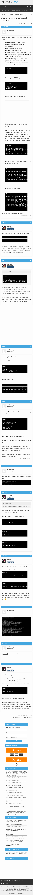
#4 (30, 346)
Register (18, 740)
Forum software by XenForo (8, 890)
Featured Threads (15, 10)
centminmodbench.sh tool (12, 808)
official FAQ (13, 775)
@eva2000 (5, 654)
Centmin (10, 2)
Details (27, 888)
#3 (30, 260)
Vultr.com (8, 840)
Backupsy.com (9, 836)
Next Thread (29, 23)
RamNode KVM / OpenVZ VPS (13, 833)
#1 (30, 26)
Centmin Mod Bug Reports (12, 780)
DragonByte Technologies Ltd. (17, 888)
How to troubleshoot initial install (14, 792)
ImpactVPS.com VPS (11, 824)
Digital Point (23, 889)
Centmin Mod (9, 771)
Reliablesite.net (10, 852)
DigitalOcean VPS (10, 829)
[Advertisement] (16, 111)
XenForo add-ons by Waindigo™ (16, 893)
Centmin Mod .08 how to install (13, 782)
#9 (30, 607)
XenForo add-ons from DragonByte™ (23, 886)
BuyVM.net (9, 826)
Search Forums (6, 10)
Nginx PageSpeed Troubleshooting (14, 795)
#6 (30, 466)
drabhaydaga (10, 30)
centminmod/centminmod (18, 293)
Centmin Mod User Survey (12, 777)
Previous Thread (21, 23)
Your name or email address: (13, 727)
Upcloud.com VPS (10, 820)
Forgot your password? (11, 737)
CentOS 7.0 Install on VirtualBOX (14, 803)
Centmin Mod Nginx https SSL (13, 785)
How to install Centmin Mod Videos (14, 787)
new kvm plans (20, 826)
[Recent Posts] (5, 6)
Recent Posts (24, 10)
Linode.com (9, 844)
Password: (8, 732)
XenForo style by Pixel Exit (22, 890)
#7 (30, 492)
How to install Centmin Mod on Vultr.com (16, 797)
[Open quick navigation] (31, 14)
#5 (30, 401)
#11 (30, 664)
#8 (30, 555)
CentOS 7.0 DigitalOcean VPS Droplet (15, 806)
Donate (16, 750)
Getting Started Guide (11, 790)
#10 (30, 643)
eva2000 (9, 226)
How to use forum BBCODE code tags (18, 708)
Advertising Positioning (12, 889)
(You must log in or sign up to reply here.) (22, 717)
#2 (30, 222)
